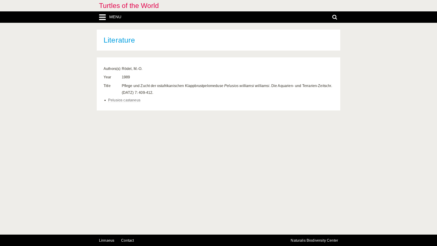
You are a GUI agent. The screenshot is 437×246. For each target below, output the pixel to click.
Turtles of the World (129, 5)
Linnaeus (106, 240)
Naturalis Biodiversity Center (314, 240)
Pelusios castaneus (124, 100)
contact (127, 240)
